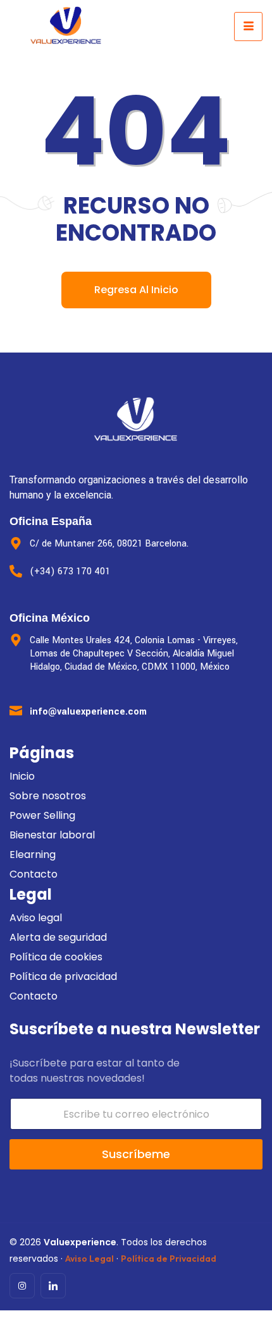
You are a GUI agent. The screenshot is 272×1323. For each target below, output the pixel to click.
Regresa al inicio (136, 289)
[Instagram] (22, 1285)
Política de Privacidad (168, 1258)
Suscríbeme (136, 1154)
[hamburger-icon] (248, 26)
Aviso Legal (89, 1258)
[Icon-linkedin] (53, 1285)
